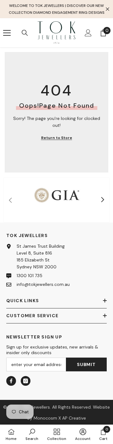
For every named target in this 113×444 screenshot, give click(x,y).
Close (107, 9)
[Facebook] (11, 381)
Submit (86, 364)
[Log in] (88, 32)
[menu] (7, 33)
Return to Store (56, 137)
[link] (56, 200)
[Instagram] (25, 381)
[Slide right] (102, 200)
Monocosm (45, 418)
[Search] (25, 33)
